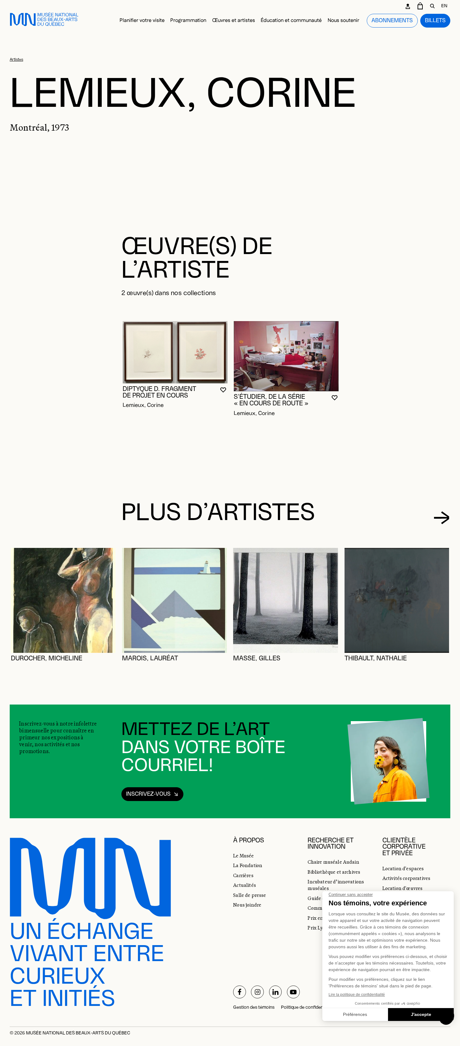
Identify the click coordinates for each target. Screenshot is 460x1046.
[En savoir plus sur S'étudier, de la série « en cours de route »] (286, 356)
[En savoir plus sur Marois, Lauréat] (174, 600)
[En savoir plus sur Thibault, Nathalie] (397, 600)
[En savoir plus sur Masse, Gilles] (285, 600)
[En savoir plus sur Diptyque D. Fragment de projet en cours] (175, 352)
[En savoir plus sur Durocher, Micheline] (63, 600)
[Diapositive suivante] (441, 517)
